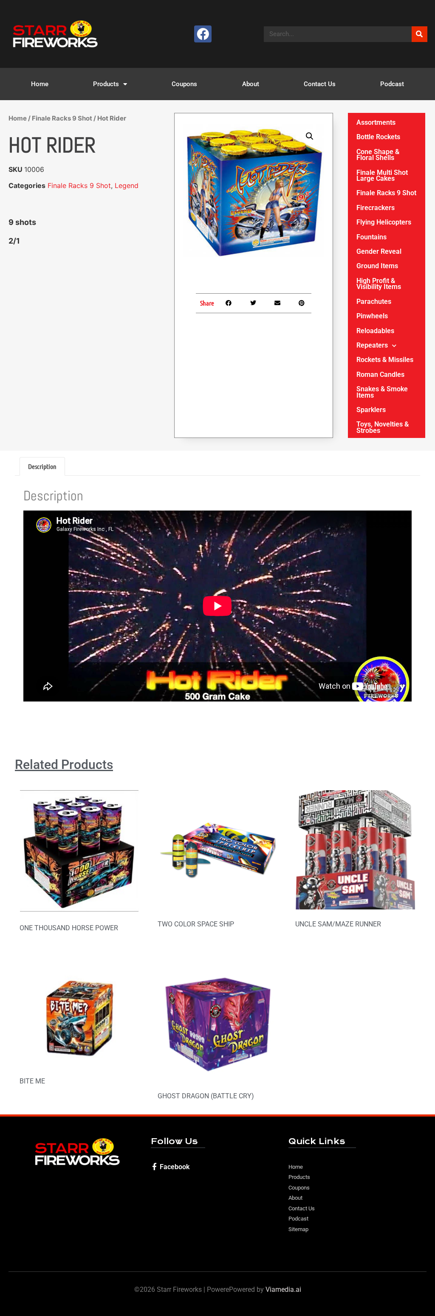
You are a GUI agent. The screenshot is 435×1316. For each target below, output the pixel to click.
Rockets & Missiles (384, 360)
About (250, 84)
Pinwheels (372, 316)
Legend (126, 185)
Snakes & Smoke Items (382, 392)
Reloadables (375, 331)
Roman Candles (380, 374)
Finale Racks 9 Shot (62, 118)
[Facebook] (203, 34)
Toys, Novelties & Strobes (382, 427)
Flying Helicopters (383, 222)
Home (39, 84)
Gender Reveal (378, 251)
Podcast (392, 84)
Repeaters (372, 345)
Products (106, 84)
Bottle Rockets (378, 137)
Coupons (184, 84)
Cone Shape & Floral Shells (377, 155)
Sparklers (371, 410)
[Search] (419, 34)
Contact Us (320, 84)
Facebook (174, 1167)
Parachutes (373, 301)
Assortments (375, 122)
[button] (309, 136)
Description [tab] (42, 466)
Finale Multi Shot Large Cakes (382, 175)
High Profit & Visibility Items (378, 284)
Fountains (371, 237)
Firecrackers (375, 208)
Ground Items (377, 266)
